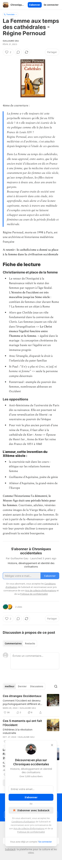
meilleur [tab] (9, 686)
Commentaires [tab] (13, 643)
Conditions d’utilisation (23, 821)
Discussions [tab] (36, 686)
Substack (10, 849)
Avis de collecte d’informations (28, 828)
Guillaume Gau (11, 41)
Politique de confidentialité (31, 831)
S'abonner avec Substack (33, 810)
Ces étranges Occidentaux (22, 696)
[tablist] (20, 643)
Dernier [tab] (22, 686)
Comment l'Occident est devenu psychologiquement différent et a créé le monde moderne (22, 702)
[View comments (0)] (18, 52)
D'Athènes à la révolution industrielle (17, 731)
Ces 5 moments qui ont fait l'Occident (22, 723)
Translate (10, 14)
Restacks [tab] (30, 643)
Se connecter (51, 4)
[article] (31, 704)
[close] (52, 745)
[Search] (55, 686)
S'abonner (34, 4)
